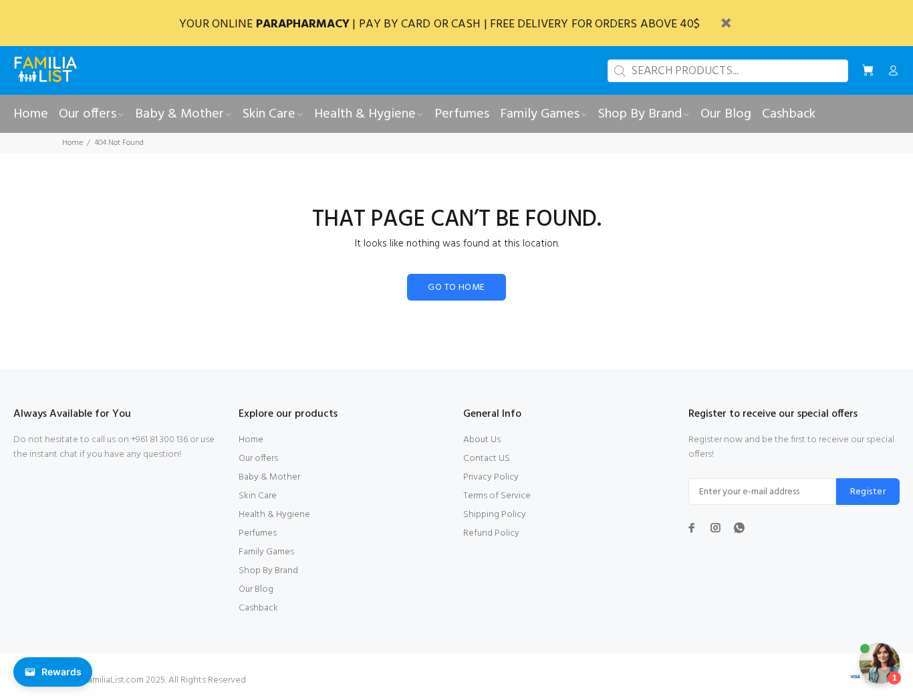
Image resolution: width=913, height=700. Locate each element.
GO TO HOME (456, 287)
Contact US (486, 458)
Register (868, 492)
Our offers (258, 458)
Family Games (266, 552)
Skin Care (258, 496)
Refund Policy (491, 533)
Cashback (258, 608)
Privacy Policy (491, 477)
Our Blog (256, 589)
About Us (482, 440)
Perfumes (258, 533)
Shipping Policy (494, 514)
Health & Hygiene (274, 514)
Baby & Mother (269, 477)
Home (72, 143)
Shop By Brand (268, 570)
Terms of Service (497, 496)
